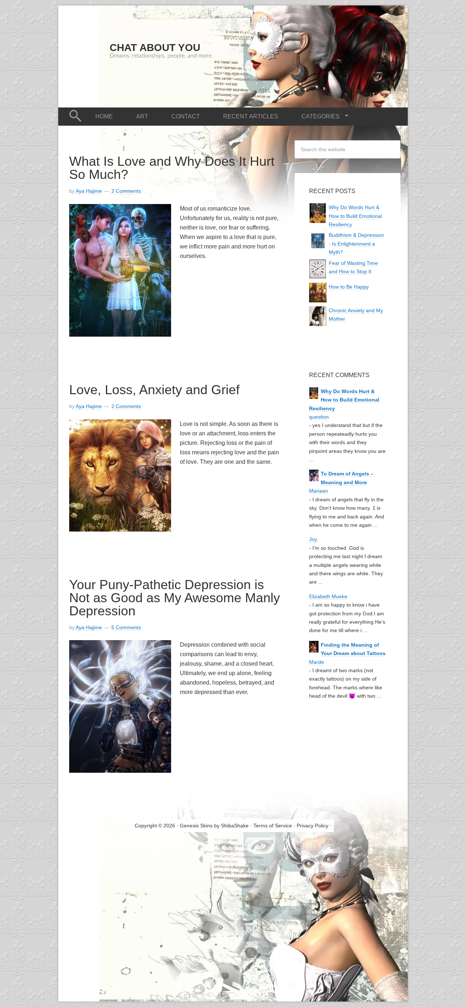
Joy (313, 539)
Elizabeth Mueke (328, 596)
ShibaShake (235, 825)
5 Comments (126, 627)
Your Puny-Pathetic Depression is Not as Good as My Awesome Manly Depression (174, 597)
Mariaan (318, 491)
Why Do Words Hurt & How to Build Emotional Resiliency (355, 215)
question (319, 417)
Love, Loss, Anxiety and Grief (154, 389)
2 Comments (126, 191)
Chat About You (155, 47)
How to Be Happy (349, 287)
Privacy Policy (312, 825)
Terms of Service (272, 825)
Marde (316, 662)
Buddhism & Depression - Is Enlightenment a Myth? (356, 243)
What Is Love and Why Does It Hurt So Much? (172, 168)
